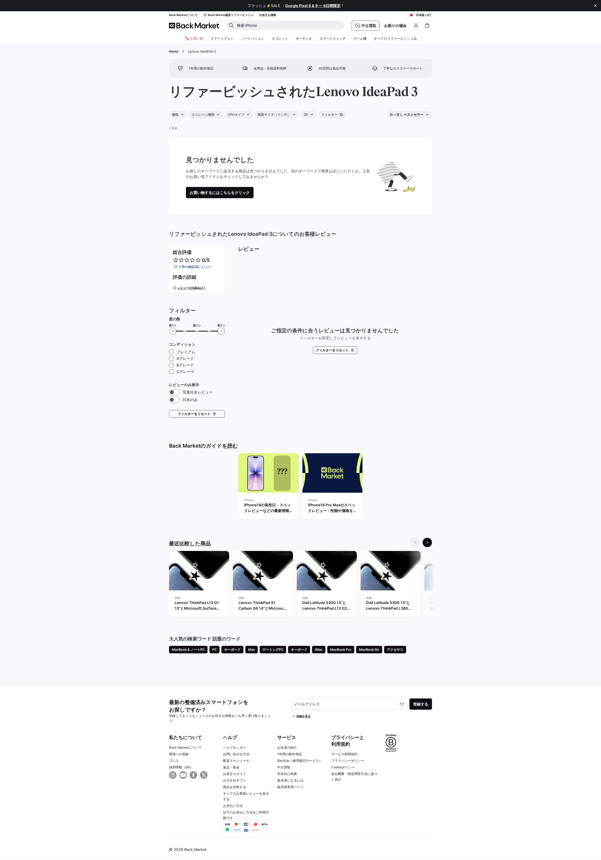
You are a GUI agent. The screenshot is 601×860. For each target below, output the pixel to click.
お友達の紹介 (287, 747)
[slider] (173, 331)
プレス (174, 761)
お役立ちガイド (234, 774)
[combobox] (178, 114)
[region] (300, 487)
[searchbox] (289, 25)
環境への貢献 (179, 754)
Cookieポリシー (343, 767)
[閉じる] (595, 5)
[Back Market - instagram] (173, 775)
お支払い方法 (233, 806)
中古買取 (283, 767)
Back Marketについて (185, 747)
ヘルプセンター (234, 747)
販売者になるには (290, 780)
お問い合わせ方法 (236, 754)
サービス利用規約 (344, 754)
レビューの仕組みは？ (191, 288)
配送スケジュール (236, 761)
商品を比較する (234, 787)
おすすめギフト (234, 780)
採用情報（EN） (181, 767)
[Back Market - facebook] (193, 775)
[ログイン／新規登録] (416, 25)
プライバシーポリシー (347, 761)
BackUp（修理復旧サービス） (299, 761)
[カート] (427, 25)
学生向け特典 (287, 774)
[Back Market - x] (204, 775)
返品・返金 (231, 767)
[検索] (231, 25)
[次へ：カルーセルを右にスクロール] (427, 542)
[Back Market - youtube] (183, 775)
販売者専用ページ (290, 787)
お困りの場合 (395, 25)
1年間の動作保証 (289, 754)
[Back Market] (194, 25)
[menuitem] (222, 38)
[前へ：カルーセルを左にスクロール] (415, 542)
